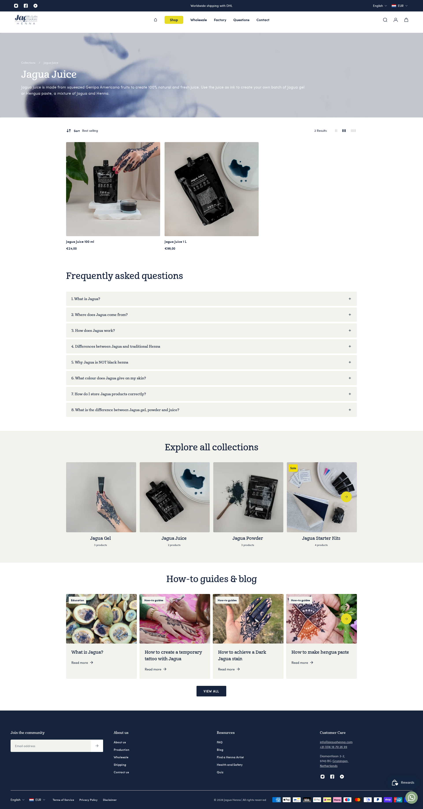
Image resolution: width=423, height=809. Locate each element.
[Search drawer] (385, 20)
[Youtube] (35, 6)
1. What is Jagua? (85, 299)
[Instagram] (16, 6)
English (15, 800)
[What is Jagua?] (101, 636)
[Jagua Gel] (101, 507)
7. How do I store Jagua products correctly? (108, 394)
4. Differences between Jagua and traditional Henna (115, 346)
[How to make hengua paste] (321, 636)
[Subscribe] (97, 746)
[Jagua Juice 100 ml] (113, 189)
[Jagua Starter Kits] (322, 507)
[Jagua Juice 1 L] (212, 189)
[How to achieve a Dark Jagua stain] (248, 636)
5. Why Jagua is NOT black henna (99, 362)
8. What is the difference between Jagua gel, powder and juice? (125, 410)
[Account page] (395, 20)
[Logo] (26, 19)
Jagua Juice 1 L (176, 241)
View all (211, 691)
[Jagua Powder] (248, 507)
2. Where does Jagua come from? (99, 314)
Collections (28, 63)
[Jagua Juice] (175, 507)
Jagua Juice (51, 63)
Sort (86, 130)
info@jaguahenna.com (336, 742)
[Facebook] (26, 6)
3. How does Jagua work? (93, 330)
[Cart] (406, 20)
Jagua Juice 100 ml (80, 241)
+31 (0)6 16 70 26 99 (333, 747)
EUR (38, 800)
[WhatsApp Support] (411, 797)
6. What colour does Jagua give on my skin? (108, 378)
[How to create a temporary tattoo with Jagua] (174, 636)
